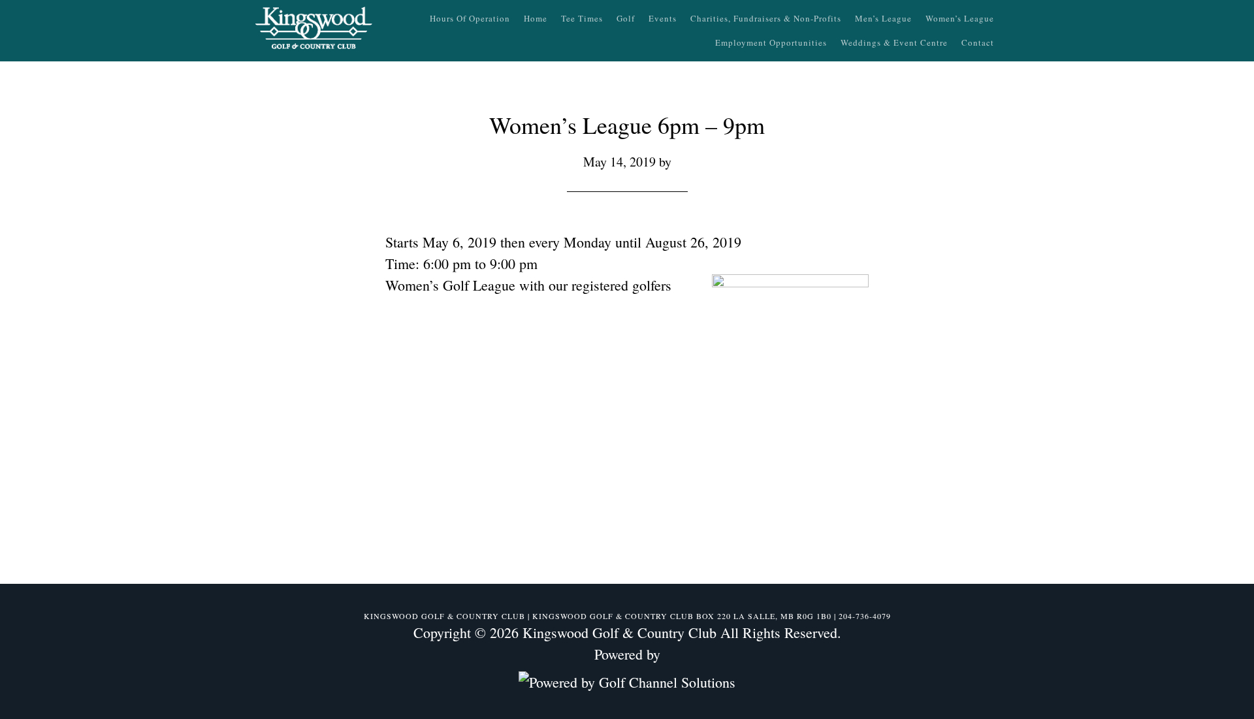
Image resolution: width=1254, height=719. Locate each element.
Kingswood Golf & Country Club (313, 29)
